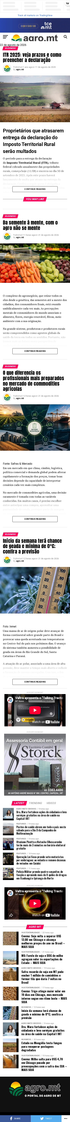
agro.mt (20, 69)
